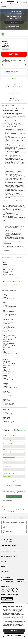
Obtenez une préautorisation (14, 496)
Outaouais (11, 511)
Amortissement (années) (9, 460)
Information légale (7, 500)
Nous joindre (5, 577)
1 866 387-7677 (9, 581)
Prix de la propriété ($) (9, 436)
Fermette (5, 41)
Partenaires (5, 571)
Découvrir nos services (14, 65)
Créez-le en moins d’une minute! (14, 27)
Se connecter (23, 2)
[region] (14, 621)
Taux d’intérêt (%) (7, 452)
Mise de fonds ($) (7, 444)
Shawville (3, 511)
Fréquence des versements (10, 473)
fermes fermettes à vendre (16, 510)
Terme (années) (7, 466)
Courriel (21, 581)
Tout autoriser (14, 630)
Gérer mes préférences (14, 635)
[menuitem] (14, 546)
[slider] (10, 441)
